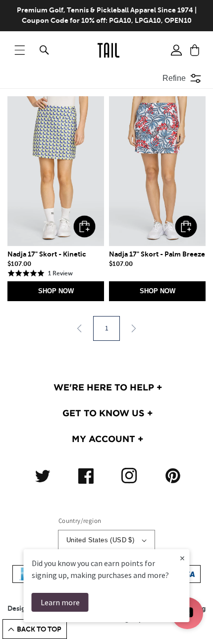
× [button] (182, 558)
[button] (20, 50)
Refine (174, 78)
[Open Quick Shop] (55, 171)
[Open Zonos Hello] (198, 619)
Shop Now (56, 291)
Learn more (60, 602)
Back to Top (39, 629)
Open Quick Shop (84, 226)
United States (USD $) (100, 540)
